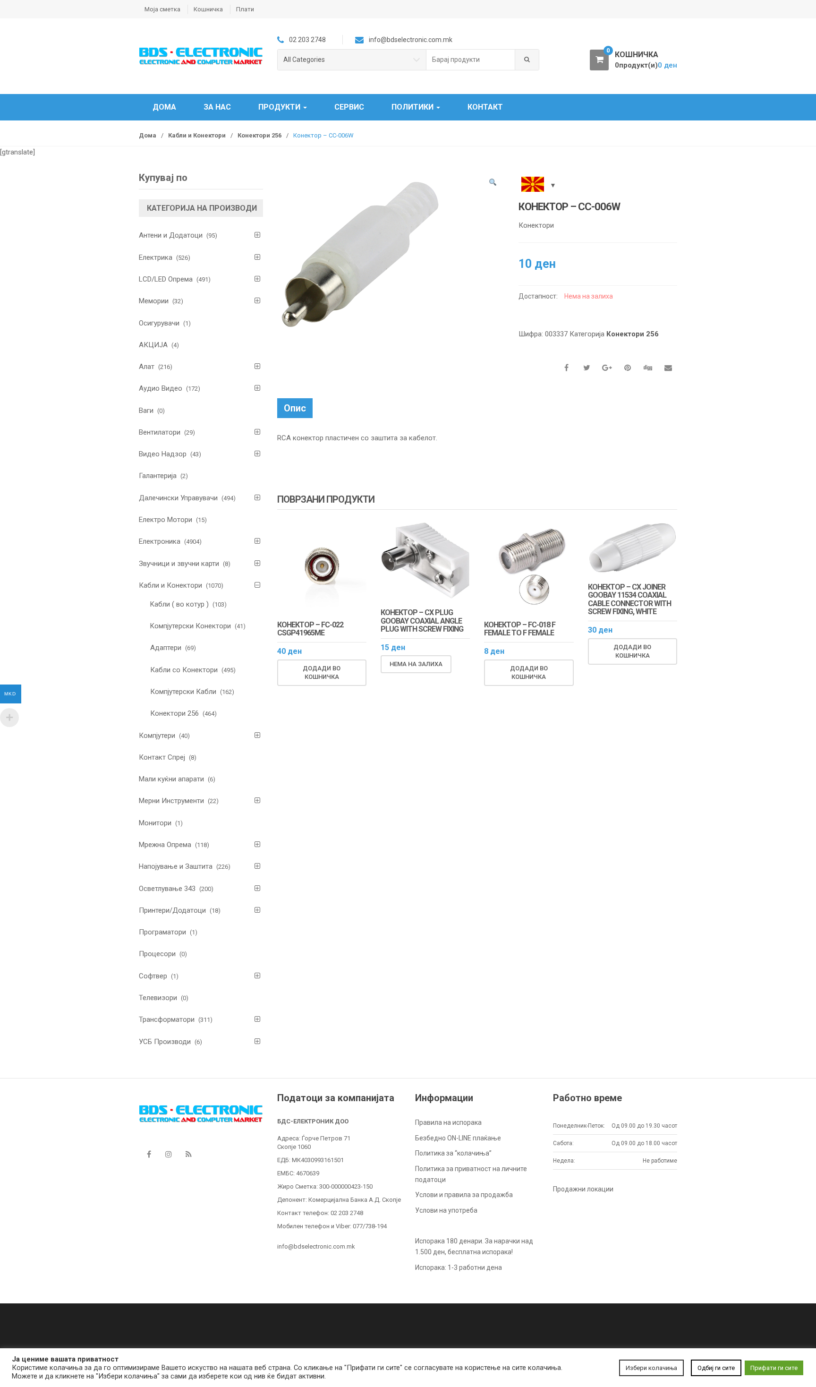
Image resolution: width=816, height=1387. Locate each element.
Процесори (157, 954)
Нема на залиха (416, 664)
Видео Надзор (163, 454)
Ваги (146, 410)
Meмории (154, 301)
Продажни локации (583, 1189)
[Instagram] (168, 1154)
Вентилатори (159, 432)
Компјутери (157, 735)
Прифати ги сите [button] (774, 1367)
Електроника (159, 541)
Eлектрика (155, 257)
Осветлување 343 (167, 888)
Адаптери (165, 647)
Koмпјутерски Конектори (190, 626)
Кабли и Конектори (197, 135)
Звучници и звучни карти (179, 563)
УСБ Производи (165, 1041)
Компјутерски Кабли (183, 691)
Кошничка (208, 9)
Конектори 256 (259, 135)
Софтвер (153, 976)
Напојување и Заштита (175, 866)
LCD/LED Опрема (166, 279)
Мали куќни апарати (171, 779)
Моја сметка (162, 9)
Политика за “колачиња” (453, 1153)
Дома (164, 107)
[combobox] (470, 60)
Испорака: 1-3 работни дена (458, 1267)
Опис (295, 408)
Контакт (485, 107)
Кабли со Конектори (184, 670)
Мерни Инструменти (171, 800)
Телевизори (158, 997)
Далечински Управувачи (178, 498)
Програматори (162, 932)
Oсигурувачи (159, 323)
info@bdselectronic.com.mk (316, 1246)
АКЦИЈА (153, 345)
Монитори (155, 823)
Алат (146, 366)
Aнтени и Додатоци (171, 235)
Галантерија (158, 475)
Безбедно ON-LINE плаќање (458, 1138)
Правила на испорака (448, 1122)
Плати (245, 9)
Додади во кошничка (321, 672)
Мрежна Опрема (165, 844)
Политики (413, 107)
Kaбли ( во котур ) (179, 604)
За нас (217, 107)
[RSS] (188, 1154)
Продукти (280, 107)
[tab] (295, 408)
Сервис (349, 107)
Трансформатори (167, 1019)
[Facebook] (148, 1154)
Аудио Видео (160, 388)
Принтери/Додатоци (172, 910)
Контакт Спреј (162, 757)
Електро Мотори (165, 519)
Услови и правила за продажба (464, 1195)
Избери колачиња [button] (651, 1367)
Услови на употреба (446, 1210)
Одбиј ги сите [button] (716, 1367)
